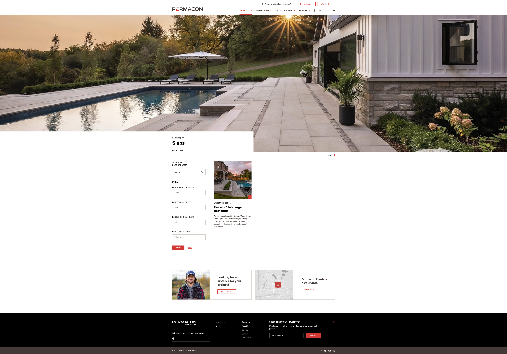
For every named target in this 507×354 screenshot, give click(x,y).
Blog (218, 326)
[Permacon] (187, 9)
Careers (245, 330)
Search (178, 247)
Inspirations (262, 10)
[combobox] (189, 192)
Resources (304, 10)
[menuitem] (320, 10)
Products (244, 10)
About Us (245, 326)
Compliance (246, 338)
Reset (190, 248)
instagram (325, 351)
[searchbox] (190, 193)
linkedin (334, 351)
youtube (329, 351)
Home (174, 150)
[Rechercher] (202, 171)
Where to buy (326, 4)
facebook (321, 351)
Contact (245, 334)
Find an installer (306, 4)
